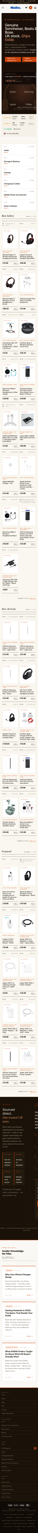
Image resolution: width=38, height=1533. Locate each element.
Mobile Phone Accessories (10, 1463)
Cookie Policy (6, 1493)
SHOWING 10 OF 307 (26, 841)
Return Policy (6, 1482)
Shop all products (13, 59)
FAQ (3, 1406)
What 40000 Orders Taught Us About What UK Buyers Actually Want (18, 1354)
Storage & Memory (7, 1459)
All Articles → (8, 1257)
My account (5, 1429)
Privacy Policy (6, 1497)
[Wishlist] (26, 7)
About (3, 1398)
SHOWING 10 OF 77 (27, 1091)
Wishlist (4, 1432)
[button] (3, 7)
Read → (30, 1295)
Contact (4, 1409)
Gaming (4, 1466)
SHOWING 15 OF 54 (27, 598)
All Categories (6, 1448)
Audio (3, 1452)
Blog (3, 1402)
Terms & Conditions (8, 1489)
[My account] (30, 7)
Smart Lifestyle (6, 1470)
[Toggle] (35, 1448)
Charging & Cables (7, 1455)
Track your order (7, 1436)
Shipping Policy (7, 1486)
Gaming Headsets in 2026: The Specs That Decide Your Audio (19, 1313)
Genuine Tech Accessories (10, 1425)
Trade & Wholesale (7, 1413)
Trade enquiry (29, 59)
